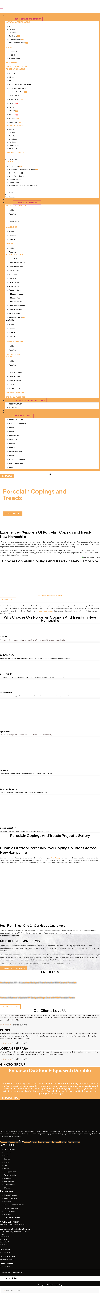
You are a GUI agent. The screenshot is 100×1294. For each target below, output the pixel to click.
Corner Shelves (14, 342)
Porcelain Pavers (15, 69)
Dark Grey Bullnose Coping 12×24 (50, 595)
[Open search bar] (50, 474)
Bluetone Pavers (15, 153)
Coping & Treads (14, 125)
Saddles (10, 244)
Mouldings (11, 227)
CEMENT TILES (13, 354)
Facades (10, 162)
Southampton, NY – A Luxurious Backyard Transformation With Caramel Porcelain (38, 982)
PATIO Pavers (11, 62)
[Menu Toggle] (1, 9)
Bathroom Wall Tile (15, 393)
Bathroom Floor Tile (15, 397)
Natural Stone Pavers (18, 22)
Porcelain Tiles (14, 254)
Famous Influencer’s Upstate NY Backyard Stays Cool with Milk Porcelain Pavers (37, 997)
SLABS (9, 47)
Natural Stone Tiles (17, 206)
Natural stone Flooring (17, 67)
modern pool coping (45, 611)
